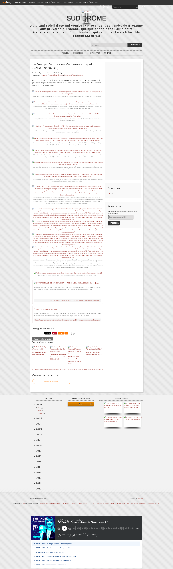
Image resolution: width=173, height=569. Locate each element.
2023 (39, 429)
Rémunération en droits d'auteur (105, 503)
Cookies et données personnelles (136, 503)
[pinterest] (108, 7)
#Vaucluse (67, 75)
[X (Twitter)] (104, 7)
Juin (39, 408)
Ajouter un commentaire (51, 381)
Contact (107, 53)
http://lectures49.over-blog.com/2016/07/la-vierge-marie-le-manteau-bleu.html (75, 300)
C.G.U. (92, 503)
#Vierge (73, 75)
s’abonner (65, 535)
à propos (93, 535)
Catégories (77, 53)
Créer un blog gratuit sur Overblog (50, 503)
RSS (112, 193)
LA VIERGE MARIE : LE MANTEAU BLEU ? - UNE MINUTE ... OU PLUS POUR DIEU (98, 283)
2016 (38, 467)
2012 (38, 477)
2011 (38, 483)
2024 (39, 423)
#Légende (44, 75)
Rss (80, 404)
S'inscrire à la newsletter (43, 339)
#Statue (50, 75)
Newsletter (94, 53)
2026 (39, 404)
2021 (38, 440)
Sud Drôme (86, 18)
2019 (38, 450)
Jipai (23, 503)
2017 (38, 461)
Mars (39, 410)
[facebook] (100, 7)
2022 (39, 434)
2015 (38, 472)
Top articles (65, 503)
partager (79, 535)
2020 (39, 445)
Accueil (65, 53)
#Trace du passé (58, 75)
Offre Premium (121, 503)
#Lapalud (80, 75)
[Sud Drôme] (86, 11)
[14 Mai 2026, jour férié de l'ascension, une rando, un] (133, 407)
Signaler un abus (82, 503)
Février (40, 413)
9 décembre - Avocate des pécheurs (47, 309)
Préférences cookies (153, 503)
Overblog (140, 498)
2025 (39, 418)
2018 (38, 456)
